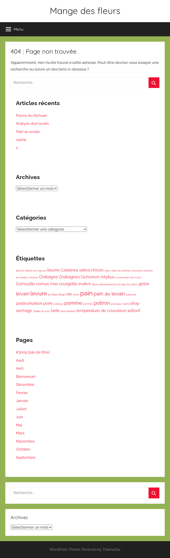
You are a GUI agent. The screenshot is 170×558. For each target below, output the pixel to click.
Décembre (25, 384)
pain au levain (109, 294)
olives (76, 294)
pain (86, 293)
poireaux (59, 303)
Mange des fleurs (85, 10)
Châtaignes (69, 277)
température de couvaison (101, 310)
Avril (19, 368)
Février (22, 392)
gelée (144, 283)
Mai (19, 425)
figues (95, 284)
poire (48, 303)
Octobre (23, 449)
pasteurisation (29, 303)
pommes (88, 303)
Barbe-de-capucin (36, 270)
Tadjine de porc (41, 311)
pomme (73, 303)
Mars (20, 433)
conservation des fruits (128, 277)
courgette (68, 283)
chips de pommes (121, 270)
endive (84, 283)
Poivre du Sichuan (31, 115)
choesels (137, 270)
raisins (126, 303)
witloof (133, 310)
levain (22, 294)
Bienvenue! (25, 376)
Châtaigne (48, 277)
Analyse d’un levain (32, 123)
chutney (33, 277)
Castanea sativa (75, 270)
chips (107, 270)
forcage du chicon (127, 284)
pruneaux (116, 303)
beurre (53, 270)
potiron (102, 303)
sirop (134, 303)
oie (69, 294)
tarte (55, 310)
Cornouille (25, 283)
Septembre (25, 457)
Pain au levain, (28, 131)
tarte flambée (68, 311)
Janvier (22, 400)
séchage (24, 310)
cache (21, 139)
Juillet (21, 409)
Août (20, 360)
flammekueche (108, 284)
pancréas (131, 294)
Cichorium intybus (98, 277)
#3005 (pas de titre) (33, 352)
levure (38, 293)
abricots (20, 270)
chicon (97, 270)
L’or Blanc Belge (56, 294)
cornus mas (47, 283)
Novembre (25, 441)
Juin (19, 417)
